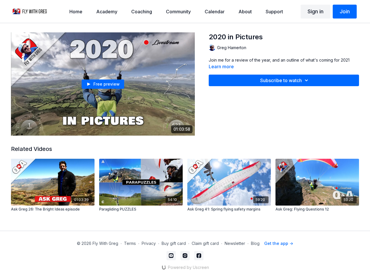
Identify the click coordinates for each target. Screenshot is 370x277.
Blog (255, 243)
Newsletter (235, 243)
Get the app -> (278, 243)
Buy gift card (174, 243)
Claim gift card (205, 243)
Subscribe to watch (281, 80)
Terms (130, 243)
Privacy (149, 243)
